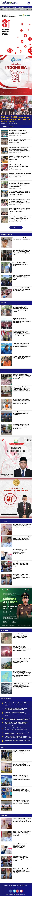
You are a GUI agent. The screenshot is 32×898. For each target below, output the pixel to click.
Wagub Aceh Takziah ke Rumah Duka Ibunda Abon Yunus (20, 264)
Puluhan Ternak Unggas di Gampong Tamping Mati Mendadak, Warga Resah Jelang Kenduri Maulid (20, 635)
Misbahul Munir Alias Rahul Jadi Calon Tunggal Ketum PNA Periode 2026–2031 (22, 357)
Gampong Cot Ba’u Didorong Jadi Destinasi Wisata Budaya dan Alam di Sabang (21, 752)
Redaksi (6, 885)
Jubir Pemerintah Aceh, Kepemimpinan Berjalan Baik (21, 238)
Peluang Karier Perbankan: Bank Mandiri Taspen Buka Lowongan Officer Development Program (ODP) (21, 777)
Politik (29, 7)
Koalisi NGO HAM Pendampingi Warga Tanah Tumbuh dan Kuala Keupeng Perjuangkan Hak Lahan (22, 539)
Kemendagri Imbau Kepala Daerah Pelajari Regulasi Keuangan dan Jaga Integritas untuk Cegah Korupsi (21, 333)
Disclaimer (11, 887)
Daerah (14, 7)
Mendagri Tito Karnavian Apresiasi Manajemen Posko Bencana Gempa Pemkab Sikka (17, 714)
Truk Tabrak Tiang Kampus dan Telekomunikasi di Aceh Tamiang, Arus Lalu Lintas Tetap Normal (22, 660)
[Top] (29, 896)
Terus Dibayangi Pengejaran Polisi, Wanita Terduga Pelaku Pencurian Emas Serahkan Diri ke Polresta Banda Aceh (21, 401)
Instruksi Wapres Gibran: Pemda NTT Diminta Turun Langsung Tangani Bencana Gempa (21, 564)
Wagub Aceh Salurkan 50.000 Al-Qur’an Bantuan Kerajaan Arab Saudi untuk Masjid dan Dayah (21, 252)
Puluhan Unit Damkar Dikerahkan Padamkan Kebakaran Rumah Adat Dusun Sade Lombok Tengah (22, 648)
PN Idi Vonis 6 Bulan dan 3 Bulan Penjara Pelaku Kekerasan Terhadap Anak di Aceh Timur (21, 576)
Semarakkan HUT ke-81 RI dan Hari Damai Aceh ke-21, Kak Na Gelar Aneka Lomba (21, 289)
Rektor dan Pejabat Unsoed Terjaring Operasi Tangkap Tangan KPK (21, 413)
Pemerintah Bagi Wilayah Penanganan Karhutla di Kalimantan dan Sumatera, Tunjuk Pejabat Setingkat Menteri (20, 309)
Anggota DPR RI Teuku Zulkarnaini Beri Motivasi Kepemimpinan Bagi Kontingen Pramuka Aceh (22, 320)
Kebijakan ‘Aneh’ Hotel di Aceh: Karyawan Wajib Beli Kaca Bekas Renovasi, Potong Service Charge (16, 724)
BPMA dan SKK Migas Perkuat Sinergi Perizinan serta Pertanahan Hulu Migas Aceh (21, 764)
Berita (8, 7)
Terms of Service (18, 887)
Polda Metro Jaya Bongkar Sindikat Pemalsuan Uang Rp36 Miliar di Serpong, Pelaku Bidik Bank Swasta (22, 376)
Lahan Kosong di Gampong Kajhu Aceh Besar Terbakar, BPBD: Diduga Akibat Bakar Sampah (18, 737)
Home (2, 7)
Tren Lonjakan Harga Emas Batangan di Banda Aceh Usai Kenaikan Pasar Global (16, 728)
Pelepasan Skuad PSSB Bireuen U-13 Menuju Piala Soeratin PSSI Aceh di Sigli (17, 733)
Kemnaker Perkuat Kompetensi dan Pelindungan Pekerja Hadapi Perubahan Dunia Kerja (22, 526)
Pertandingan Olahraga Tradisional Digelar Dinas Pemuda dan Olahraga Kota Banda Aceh (17, 704)
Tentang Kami (12, 885)
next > (16, 227)
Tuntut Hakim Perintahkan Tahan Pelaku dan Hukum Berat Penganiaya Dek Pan (17, 709)
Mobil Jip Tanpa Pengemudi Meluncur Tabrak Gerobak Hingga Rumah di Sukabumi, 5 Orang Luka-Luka (21, 686)
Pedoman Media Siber (22, 885)
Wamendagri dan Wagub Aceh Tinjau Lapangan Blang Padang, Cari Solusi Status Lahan (22, 277)
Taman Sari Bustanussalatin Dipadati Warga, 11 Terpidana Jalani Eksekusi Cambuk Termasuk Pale (21, 426)
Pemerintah (21, 7)
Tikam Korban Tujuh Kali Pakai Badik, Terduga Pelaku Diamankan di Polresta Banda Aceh (18, 719)
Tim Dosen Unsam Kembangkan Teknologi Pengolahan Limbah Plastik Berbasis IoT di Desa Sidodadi (21, 790)
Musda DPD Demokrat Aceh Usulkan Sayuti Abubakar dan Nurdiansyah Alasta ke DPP (21, 345)
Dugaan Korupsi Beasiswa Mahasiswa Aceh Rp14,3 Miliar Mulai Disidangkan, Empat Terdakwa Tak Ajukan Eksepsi (21, 389)
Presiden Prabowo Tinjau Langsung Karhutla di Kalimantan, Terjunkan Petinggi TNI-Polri (20, 551)
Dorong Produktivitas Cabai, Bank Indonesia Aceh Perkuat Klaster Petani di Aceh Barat (21, 802)
